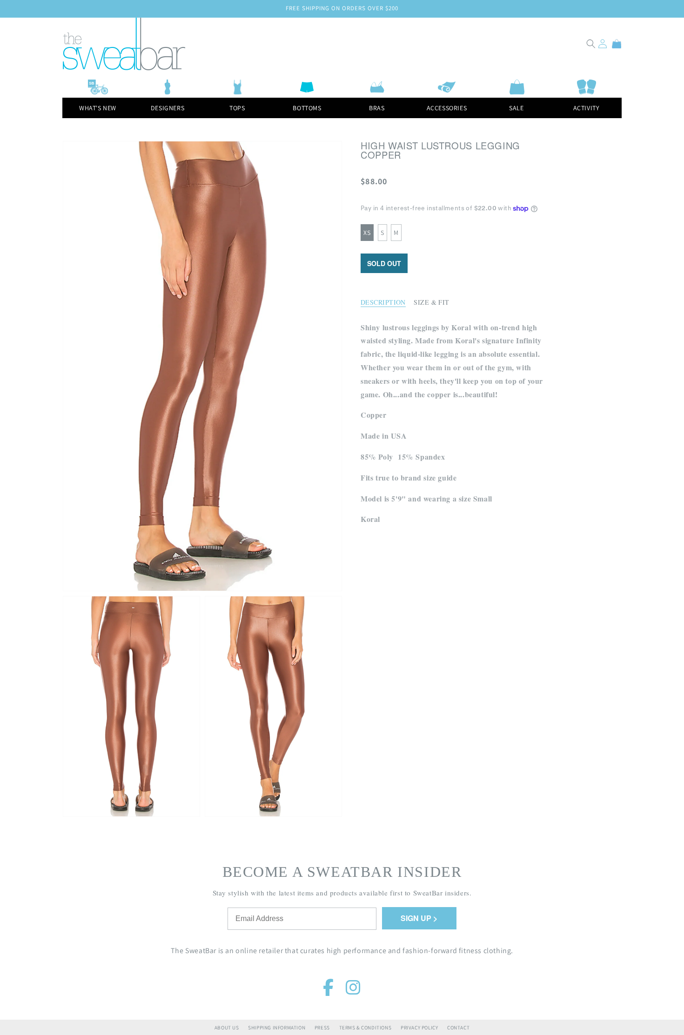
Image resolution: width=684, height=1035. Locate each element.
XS (367, 232)
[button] (591, 43)
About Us (227, 1027)
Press (322, 1027)
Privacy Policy (419, 1027)
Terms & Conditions (365, 1027)
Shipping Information (276, 1027)
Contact (458, 1027)
